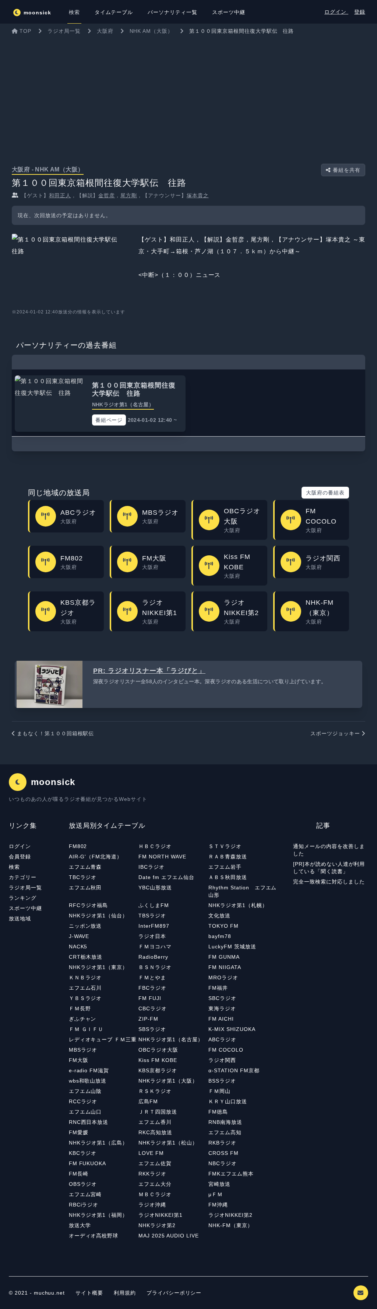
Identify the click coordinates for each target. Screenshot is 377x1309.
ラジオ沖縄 (152, 1205)
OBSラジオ (83, 1184)
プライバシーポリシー (174, 1293)
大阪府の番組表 (325, 493)
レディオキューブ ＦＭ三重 (103, 1039)
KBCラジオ (83, 1153)
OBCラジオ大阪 (158, 1050)
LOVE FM (151, 1153)
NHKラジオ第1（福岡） (98, 1215)
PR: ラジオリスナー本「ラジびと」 (149, 670)
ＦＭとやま (152, 977)
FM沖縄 (218, 1205)
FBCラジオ (152, 988)
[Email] (360, 1292)
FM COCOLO (225, 1050)
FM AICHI (221, 1019)
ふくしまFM (153, 905)
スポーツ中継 (25, 908)
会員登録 (20, 857)
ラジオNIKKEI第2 (230, 1215)
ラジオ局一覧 (25, 887)
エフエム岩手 (225, 867)
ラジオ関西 (222, 1060)
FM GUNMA (224, 957)
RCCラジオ (83, 1101)
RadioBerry (153, 957)
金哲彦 (106, 195)
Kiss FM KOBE (157, 1060)
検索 (14, 867)
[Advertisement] (188, 93)
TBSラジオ (152, 916)
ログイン (336, 12)
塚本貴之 (198, 195)
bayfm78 (219, 936)
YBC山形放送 (155, 887)
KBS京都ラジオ (157, 1070)
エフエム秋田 (85, 887)
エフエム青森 (85, 867)
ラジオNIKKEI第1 (160, 1215)
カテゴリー (22, 877)
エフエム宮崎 (85, 1194)
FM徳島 (218, 1112)
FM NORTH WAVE (162, 857)
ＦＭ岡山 (219, 1091)
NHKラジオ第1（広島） (98, 1143)
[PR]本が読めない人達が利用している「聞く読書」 (329, 867)
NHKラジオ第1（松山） (168, 1143)
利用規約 (126, 1293)
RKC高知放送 (155, 1132)
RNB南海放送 (225, 1122)
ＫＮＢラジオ (85, 977)
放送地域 (20, 918)
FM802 (78, 846)
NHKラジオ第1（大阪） (168, 1081)
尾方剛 (128, 195)
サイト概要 (89, 1293)
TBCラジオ (83, 877)
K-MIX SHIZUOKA (231, 1029)
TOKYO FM (223, 926)
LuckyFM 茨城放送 (232, 946)
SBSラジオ (152, 1029)
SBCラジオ (222, 998)
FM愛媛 (78, 1132)
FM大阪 (78, 1060)
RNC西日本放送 (89, 1122)
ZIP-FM (148, 1019)
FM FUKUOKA (87, 1163)
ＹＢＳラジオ (85, 998)
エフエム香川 (155, 1122)
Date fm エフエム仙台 (166, 877)
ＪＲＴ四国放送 (157, 1112)
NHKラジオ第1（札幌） (238, 905)
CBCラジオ (152, 1008)
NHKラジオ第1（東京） (98, 967)
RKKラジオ (152, 1174)
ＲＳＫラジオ (155, 1091)
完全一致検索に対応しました (328, 882)
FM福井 (218, 988)
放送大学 (80, 1225)
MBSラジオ (83, 1050)
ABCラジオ (222, 1039)
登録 (359, 12)
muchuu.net (49, 1293)
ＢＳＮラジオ (155, 967)
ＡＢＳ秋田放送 (227, 877)
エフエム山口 (85, 1112)
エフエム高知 (225, 1132)
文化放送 (219, 916)
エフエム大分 (155, 1184)
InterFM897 (153, 926)
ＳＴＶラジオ (225, 846)
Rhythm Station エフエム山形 (242, 891)
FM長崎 (78, 1174)
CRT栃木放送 (86, 957)
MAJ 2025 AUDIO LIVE (168, 1236)
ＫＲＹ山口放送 (227, 1101)
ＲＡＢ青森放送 (227, 857)
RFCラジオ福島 (88, 905)
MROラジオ (223, 977)
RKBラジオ (222, 1143)
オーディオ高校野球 (94, 1236)
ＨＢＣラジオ (155, 846)
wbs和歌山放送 (88, 1081)
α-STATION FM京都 (233, 1070)
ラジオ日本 (152, 936)
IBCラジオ (151, 867)
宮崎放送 (219, 1184)
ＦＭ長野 (80, 1008)
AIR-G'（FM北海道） (95, 857)
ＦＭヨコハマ (155, 946)
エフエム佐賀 (155, 1163)
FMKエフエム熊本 (231, 1174)
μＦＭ (215, 1194)
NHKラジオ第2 (157, 1225)
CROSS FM (223, 1153)
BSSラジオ (222, 1081)
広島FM (148, 1101)
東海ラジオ (222, 1008)
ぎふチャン (82, 1019)
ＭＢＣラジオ (155, 1194)
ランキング (22, 898)
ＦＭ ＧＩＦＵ (86, 1029)
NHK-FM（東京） (230, 1225)
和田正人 (60, 195)
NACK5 (78, 946)
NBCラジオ (222, 1163)
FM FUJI (149, 998)
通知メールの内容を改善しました (328, 850)
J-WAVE (79, 936)
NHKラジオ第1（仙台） (98, 916)
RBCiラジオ (84, 1205)
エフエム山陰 (85, 1091)
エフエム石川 (85, 988)
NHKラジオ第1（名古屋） (170, 1039)
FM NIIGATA (224, 967)
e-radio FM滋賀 (89, 1070)
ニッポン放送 (85, 926)
